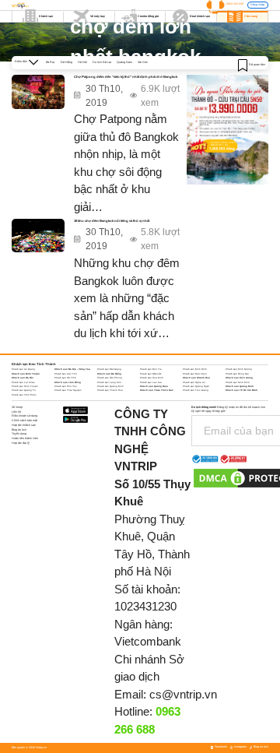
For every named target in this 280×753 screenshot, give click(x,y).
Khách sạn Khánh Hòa (196, 377)
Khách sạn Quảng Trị (24, 390)
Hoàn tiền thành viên (25, 438)
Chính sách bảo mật (24, 420)
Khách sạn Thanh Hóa (110, 390)
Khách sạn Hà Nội (22, 377)
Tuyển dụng (19, 433)
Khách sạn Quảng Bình (110, 386)
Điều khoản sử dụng (24, 415)
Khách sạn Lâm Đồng (67, 382)
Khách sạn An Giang (23, 369)
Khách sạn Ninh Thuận (25, 386)
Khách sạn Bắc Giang (109, 369)
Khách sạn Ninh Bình (238, 382)
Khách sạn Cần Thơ (65, 373)
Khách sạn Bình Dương (239, 369)
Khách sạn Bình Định (195, 369)
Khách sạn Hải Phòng (109, 377)
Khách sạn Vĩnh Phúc (24, 394)
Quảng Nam (124, 62)
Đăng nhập (257, 4)
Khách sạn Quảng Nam (154, 386)
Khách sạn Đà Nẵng (109, 373)
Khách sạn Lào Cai (151, 382)
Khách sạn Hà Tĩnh (65, 377)
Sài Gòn (143, 62)
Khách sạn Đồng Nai (237, 373)
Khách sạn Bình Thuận (26, 373)
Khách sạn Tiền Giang (195, 390)
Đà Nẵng (66, 62)
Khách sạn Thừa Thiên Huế (156, 390)
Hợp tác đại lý (21, 443)
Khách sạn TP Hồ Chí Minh (241, 390)
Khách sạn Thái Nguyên (68, 390)
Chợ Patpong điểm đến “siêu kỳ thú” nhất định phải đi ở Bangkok (125, 77)
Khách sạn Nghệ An (194, 382)
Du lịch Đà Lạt (102, 62)
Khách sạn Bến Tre (151, 369)
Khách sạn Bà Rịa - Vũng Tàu (72, 369)
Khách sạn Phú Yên (65, 386)
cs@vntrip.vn (183, 694)
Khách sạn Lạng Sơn (109, 382)
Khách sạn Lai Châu (23, 382)
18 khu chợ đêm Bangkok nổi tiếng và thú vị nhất (111, 221)
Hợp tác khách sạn (24, 425)
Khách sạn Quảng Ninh (240, 386)
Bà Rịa (50, 62)
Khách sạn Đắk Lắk (150, 373)
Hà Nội (82, 62)
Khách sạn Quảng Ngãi (196, 386)
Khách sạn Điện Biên (195, 373)
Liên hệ (16, 411)
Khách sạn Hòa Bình (151, 377)
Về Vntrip (17, 407)
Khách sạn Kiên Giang (239, 377)
